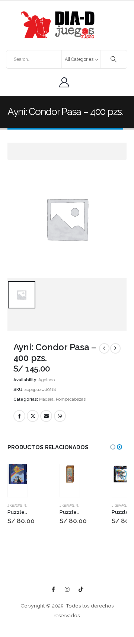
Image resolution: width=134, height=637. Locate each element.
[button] (112, 446)
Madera (46, 399)
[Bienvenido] (66, 82)
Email (46, 416)
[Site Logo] (57, 25)
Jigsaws (14, 505)
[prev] (104, 348)
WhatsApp (60, 416)
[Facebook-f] (53, 589)
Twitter (33, 416)
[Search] (113, 59)
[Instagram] (67, 589)
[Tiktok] (81, 589)
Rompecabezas (71, 399)
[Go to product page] (18, 474)
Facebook (19, 416)
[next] (115, 348)
